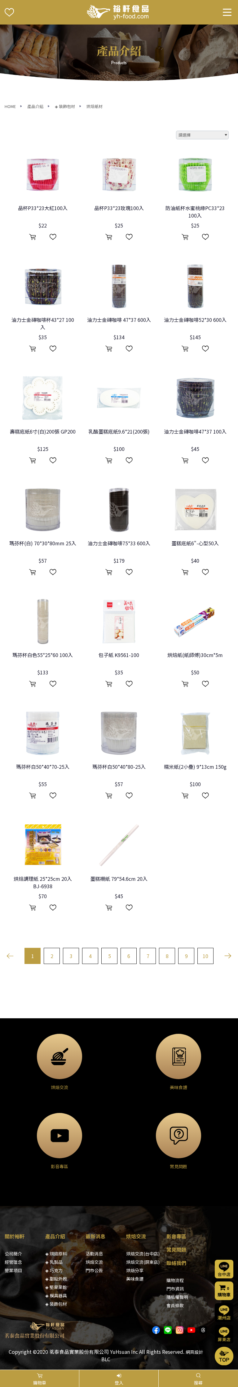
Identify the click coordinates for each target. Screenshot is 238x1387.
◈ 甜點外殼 (56, 1279)
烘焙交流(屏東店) (143, 1262)
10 (205, 956)
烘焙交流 (94, 1262)
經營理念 (13, 1262)
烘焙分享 (134, 1270)
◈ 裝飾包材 (65, 106)
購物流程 (175, 1280)
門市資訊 (175, 1289)
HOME (10, 106)
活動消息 (94, 1253)
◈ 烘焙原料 (56, 1253)
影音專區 (176, 1236)
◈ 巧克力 (54, 1270)
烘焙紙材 (94, 106)
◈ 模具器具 (56, 1295)
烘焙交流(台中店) (143, 1253)
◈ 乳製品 (54, 1262)
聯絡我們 (176, 1263)
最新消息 (95, 1236)
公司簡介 (13, 1253)
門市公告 (94, 1270)
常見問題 (176, 1249)
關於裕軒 (14, 1236)
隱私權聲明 (177, 1297)
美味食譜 (134, 1279)
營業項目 (13, 1270)
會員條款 (175, 1305)
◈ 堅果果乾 (56, 1287)
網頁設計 (194, 1352)
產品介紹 (35, 106)
